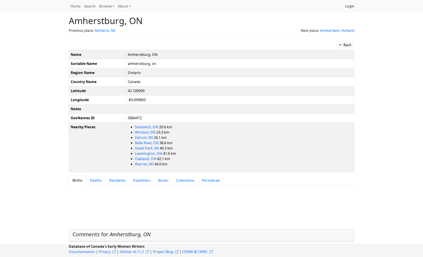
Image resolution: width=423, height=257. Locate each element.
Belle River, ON (147, 142)
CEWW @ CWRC (195, 251)
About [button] (123, 6)
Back (347, 44)
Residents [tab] (117, 180)
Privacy (105, 251)
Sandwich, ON (147, 127)
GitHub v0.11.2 (132, 251)
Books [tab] (163, 180)
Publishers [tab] (142, 180)
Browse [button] (105, 6)
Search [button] (90, 6)
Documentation (82, 251)
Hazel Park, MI (147, 148)
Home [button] (75, 6)
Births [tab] (77, 180)
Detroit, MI (144, 137)
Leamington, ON (149, 153)
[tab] (211, 235)
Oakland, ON (146, 158)
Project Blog (163, 251)
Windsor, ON (145, 132)
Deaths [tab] (96, 180)
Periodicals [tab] (211, 180)
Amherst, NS (105, 30)
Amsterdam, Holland (337, 30)
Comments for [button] (111, 234)
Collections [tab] (185, 180)
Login (349, 6)
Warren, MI (144, 164)
